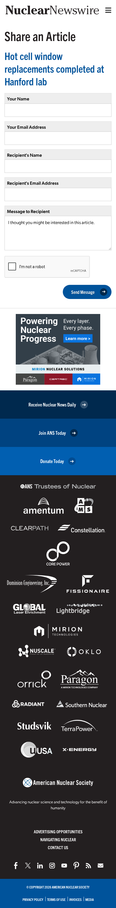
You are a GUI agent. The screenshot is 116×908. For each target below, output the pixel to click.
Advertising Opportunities (58, 831)
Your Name (18, 99)
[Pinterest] (76, 865)
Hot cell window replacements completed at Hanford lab (54, 68)
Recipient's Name (24, 155)
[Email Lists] (100, 865)
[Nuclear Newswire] (88, 865)
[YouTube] (64, 865)
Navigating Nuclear (58, 839)
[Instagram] (52, 865)
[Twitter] (28, 865)
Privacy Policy (33, 899)
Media (89, 899)
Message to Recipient (28, 211)
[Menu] (107, 10)
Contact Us (58, 847)
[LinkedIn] (40, 865)
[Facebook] (16, 865)
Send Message (83, 292)
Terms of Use (56, 899)
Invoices (75, 899)
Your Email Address (26, 127)
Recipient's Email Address (33, 183)
